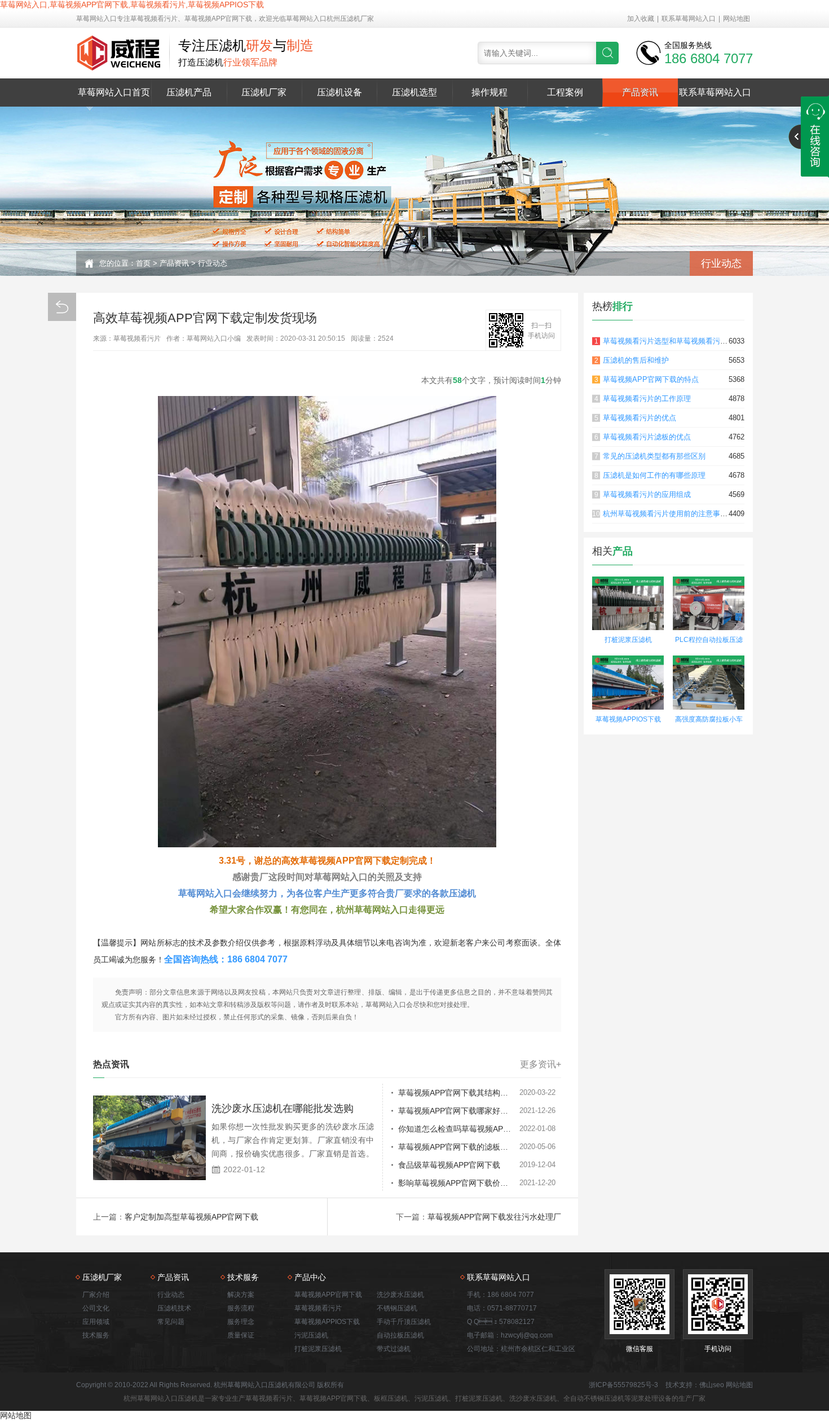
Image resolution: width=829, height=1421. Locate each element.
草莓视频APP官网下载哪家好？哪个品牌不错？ (458, 1110)
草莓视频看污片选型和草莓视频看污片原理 (672, 341)
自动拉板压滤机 (400, 1335)
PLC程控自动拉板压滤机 (709, 641)
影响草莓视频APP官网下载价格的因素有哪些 (458, 1182)
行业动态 (212, 263)
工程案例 (565, 92)
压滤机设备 (339, 92)
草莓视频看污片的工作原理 (647, 398)
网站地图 (736, 19)
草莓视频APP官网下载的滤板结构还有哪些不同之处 (458, 1146)
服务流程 (240, 1308)
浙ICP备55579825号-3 (623, 1385)
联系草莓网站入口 (689, 19)
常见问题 (170, 1322)
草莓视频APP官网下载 (328, 1295)
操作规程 (489, 92)
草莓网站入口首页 (114, 92)
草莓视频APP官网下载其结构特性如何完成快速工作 (458, 1092)
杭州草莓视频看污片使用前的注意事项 (665, 513)
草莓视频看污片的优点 (639, 417)
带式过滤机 (394, 1349)
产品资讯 (640, 92)
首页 (143, 263)
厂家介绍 (95, 1295)
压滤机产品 (188, 92)
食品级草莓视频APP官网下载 (449, 1164)
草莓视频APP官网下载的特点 (651, 379)
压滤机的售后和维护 (636, 360)
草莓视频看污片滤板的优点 (647, 437)
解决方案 (240, 1295)
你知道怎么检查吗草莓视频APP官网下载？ (458, 1128)
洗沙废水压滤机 (400, 1295)
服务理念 (240, 1322)
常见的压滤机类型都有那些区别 (654, 456)
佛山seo (711, 1385)
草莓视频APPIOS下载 (628, 719)
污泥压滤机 (311, 1335)
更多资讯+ (540, 1064)
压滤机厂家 (263, 92)
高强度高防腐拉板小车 (709, 719)
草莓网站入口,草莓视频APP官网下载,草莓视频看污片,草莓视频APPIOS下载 (132, 4)
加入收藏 (640, 19)
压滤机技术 (174, 1308)
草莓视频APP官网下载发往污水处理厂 (494, 1216)
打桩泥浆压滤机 (628, 640)
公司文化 (95, 1308)
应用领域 (95, 1322)
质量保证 (240, 1335)
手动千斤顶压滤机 (404, 1322)
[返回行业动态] (62, 307)
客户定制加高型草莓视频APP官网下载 (191, 1216)
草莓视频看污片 (318, 1308)
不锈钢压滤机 (397, 1308)
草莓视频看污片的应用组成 (647, 494)
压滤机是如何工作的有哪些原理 (654, 475)
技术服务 (95, 1335)
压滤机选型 (414, 92)
